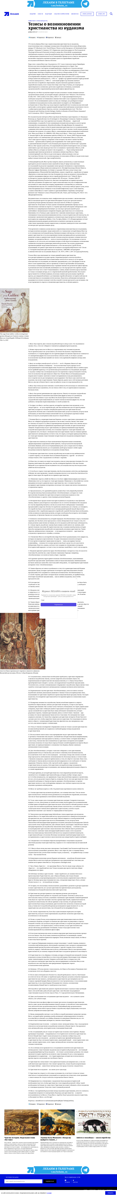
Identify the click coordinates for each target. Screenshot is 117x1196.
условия (49, 1193)
